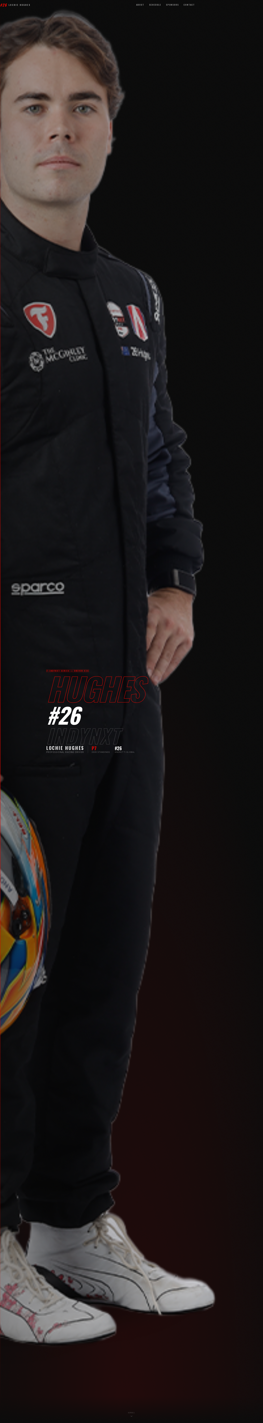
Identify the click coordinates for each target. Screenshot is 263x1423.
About (140, 4)
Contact (189, 4)
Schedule (155, 4)
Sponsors (172, 4)
